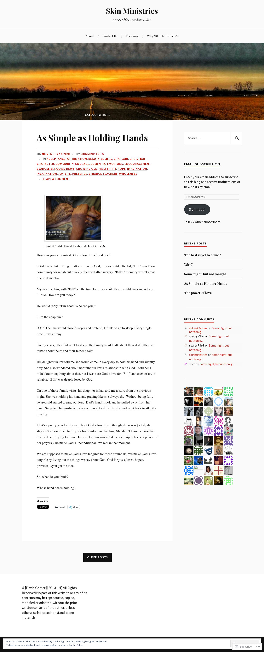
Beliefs (106, 158)
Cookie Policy (76, 644)
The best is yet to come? (202, 255)
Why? (188, 264)
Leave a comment (56, 179)
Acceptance (56, 158)
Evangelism (46, 168)
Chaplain (121, 158)
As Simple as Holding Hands (92, 137)
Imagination (137, 168)
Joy (61, 173)
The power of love (198, 293)
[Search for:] (213, 138)
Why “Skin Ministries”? (163, 36)
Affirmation (77, 158)
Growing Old (86, 168)
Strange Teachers (103, 173)
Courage (82, 163)
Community (64, 163)
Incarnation (47, 173)
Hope (122, 168)
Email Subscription (202, 164)
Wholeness (128, 173)
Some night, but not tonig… (217, 364)
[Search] (236, 138)
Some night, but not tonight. (205, 274)
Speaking (132, 36)
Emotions (115, 163)
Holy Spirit (107, 168)
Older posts (97, 557)
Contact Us (110, 36)
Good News (65, 168)
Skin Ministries (132, 11)
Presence (79, 173)
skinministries (92, 154)
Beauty (94, 158)
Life (68, 173)
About (90, 36)
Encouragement (137, 163)
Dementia (98, 163)
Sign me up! (197, 209)
